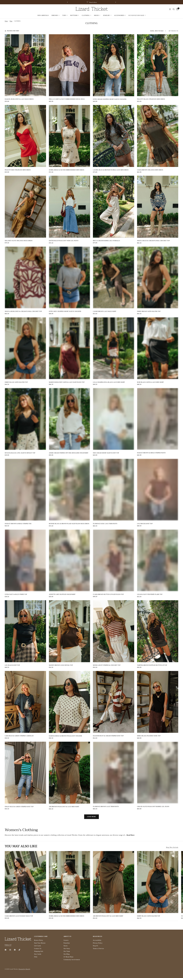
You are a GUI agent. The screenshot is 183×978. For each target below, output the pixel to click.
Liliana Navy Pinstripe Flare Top (149, 594)
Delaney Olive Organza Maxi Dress (18, 240)
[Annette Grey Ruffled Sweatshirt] (69, 560)
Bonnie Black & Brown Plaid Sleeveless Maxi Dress (69, 523)
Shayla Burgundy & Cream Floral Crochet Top (23, 311)
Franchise (67, 943)
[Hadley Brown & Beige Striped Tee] (25, 490)
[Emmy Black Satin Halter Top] (25, 348)
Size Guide (37, 954)
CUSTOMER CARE (41, 936)
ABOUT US (67, 936)
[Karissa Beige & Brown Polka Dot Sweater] (69, 702)
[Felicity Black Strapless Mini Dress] (157, 65)
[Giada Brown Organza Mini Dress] (157, 136)
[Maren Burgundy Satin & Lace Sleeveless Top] (69, 348)
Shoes (96, 15)
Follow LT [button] (8, 945)
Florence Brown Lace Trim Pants (106, 806)
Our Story (67, 948)
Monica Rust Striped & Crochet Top (106, 665)
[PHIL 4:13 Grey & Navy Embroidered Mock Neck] (69, 65)
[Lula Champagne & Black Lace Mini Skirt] (113, 348)
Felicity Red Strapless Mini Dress (18, 170)
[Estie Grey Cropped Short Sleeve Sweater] (69, 277)
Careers (66, 940)
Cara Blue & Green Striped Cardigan (19, 736)
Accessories (119, 15)
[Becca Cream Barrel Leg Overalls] (113, 207)
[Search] (173, 9)
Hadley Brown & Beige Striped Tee (18, 523)
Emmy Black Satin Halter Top (16, 382)
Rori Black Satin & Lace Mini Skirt (150, 382)
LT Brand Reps (68, 957)
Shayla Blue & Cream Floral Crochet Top (153, 240)
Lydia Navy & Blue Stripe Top (16, 594)
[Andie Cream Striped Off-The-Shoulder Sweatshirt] (69, 419)
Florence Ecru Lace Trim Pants (105, 523)
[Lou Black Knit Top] (25, 631)
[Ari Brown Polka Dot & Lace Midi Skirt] (69, 773)
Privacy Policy (97, 943)
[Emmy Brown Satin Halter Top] (157, 277)
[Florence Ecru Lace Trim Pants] (113, 490)
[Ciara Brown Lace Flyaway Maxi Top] (25, 882)
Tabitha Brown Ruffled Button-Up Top (152, 665)
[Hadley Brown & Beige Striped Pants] (157, 419)
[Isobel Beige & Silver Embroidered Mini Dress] (69, 136)
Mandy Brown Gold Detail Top (61, 665)
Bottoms (74, 15)
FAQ (35, 957)
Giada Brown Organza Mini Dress (150, 170)
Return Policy (38, 940)
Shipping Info (38, 951)
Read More (130, 835)
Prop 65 (95, 946)
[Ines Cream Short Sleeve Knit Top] (113, 419)
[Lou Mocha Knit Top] (157, 490)
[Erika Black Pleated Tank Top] (157, 702)
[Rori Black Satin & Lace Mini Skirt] (157, 348)
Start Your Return (39, 943)
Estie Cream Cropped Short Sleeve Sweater (109, 99)
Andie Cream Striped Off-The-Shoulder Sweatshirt (68, 453)
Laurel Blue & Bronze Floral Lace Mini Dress (110, 170)
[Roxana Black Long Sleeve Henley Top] (25, 419)
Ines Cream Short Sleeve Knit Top (106, 453)
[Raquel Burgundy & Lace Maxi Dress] (25, 65)
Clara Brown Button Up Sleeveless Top (108, 594)
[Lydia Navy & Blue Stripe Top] (25, 560)
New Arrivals (43, 15)
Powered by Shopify (24, 969)
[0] (176, 9)
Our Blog (67, 954)
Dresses (55, 15)
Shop (11, 21)
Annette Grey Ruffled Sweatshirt (62, 594)
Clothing (86, 15)
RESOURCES (97, 936)
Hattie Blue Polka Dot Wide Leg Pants (63, 240)
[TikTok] (21, 950)
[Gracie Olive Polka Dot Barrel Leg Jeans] (157, 773)
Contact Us (37, 948)
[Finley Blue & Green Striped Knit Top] (25, 773)
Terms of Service (98, 948)
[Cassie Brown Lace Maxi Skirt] (113, 277)
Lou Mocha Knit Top (144, 523)
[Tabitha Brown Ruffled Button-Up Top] (157, 631)
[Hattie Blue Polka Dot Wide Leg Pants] (69, 207)
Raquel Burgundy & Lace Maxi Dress (19, 99)
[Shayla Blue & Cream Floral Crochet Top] (157, 207)
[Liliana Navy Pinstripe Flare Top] (157, 560)
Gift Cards (37, 946)
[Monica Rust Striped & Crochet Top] (113, 631)
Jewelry (106, 15)
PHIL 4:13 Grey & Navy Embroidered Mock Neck (67, 99)
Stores (66, 946)
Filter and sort (13, 30)
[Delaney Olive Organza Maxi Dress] (25, 207)
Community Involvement (72, 959)
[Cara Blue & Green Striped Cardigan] (25, 702)
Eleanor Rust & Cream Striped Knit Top (108, 736)
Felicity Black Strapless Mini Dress (151, 99)
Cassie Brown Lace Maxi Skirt (104, 311)
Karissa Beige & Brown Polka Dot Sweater (65, 736)
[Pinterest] (16, 950)
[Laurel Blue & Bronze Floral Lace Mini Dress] (113, 136)
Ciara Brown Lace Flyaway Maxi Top (19, 916)
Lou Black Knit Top (12, 665)
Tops (64, 15)
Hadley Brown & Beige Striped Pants (151, 453)
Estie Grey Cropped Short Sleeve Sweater (65, 311)
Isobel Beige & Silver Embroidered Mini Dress (66, 170)
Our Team (67, 951)
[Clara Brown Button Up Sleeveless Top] (113, 560)
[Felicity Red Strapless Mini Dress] (25, 136)
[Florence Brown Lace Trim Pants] (113, 773)
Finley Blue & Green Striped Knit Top (19, 806)
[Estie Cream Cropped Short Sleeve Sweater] (113, 65)
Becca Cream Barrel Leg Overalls (106, 240)
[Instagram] (11, 950)
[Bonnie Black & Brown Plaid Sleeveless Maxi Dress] (69, 490)
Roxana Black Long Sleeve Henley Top (20, 453)
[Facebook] (7, 950)
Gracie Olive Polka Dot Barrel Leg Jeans (153, 806)
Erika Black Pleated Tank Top (148, 736)
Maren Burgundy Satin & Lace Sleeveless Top (66, 382)
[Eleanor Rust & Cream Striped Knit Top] (113, 702)
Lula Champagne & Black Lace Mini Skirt (109, 382)
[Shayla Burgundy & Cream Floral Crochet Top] (25, 277)
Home (6, 21)
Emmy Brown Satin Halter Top (148, 311)
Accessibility (97, 940)
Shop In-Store (93, 2)
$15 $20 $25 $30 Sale (136, 15)
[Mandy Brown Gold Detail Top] (69, 631)
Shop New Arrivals (172, 847)
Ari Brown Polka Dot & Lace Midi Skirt (64, 806)
